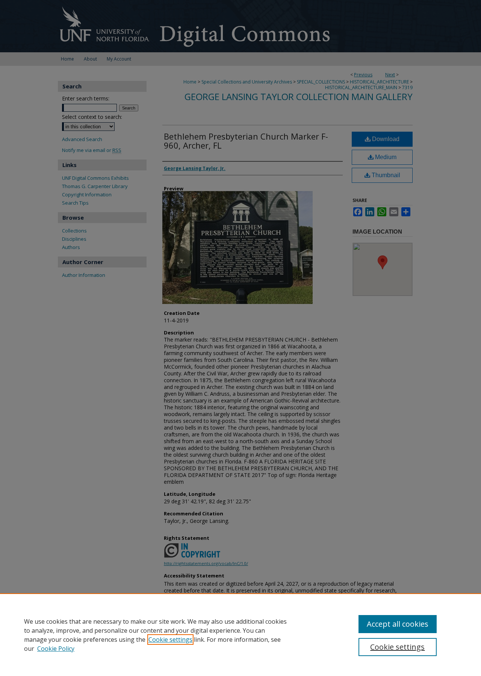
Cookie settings (170, 639)
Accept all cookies (397, 624)
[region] (240, 634)
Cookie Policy (55, 648)
